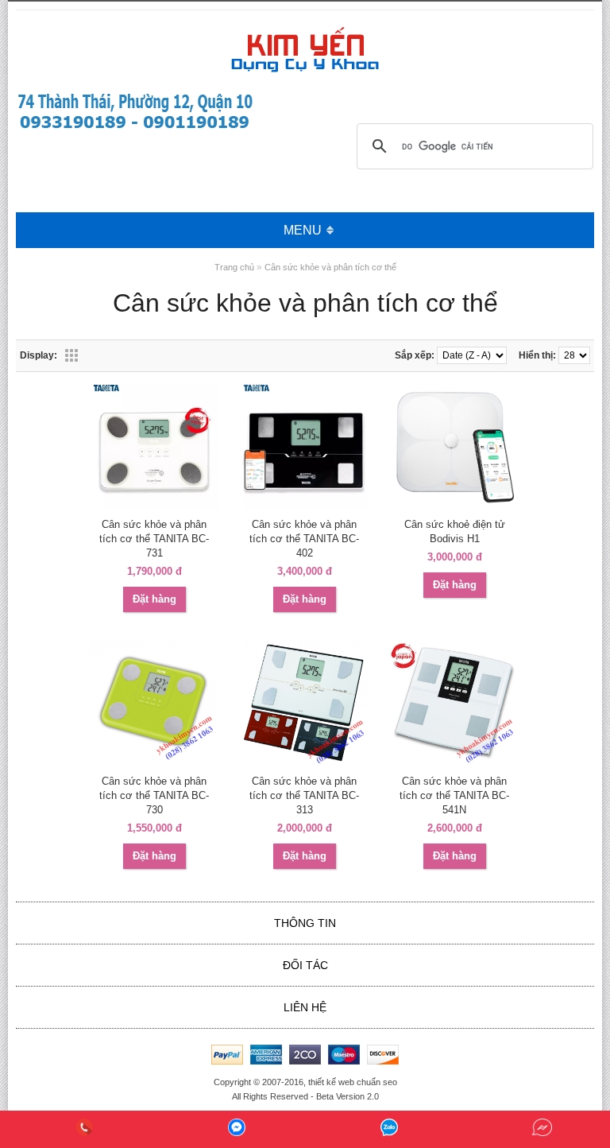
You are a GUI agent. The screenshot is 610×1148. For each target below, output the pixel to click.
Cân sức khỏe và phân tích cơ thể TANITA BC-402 (304, 538)
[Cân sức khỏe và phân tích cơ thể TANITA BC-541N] (454, 763)
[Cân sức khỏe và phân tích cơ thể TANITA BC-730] (154, 763)
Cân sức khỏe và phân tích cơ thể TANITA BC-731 (154, 538)
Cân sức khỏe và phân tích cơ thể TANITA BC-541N (454, 795)
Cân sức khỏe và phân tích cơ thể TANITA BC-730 (154, 795)
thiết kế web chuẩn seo (352, 1082)
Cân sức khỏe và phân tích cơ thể (330, 267)
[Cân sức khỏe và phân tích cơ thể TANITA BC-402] (304, 506)
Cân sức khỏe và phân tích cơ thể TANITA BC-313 (304, 795)
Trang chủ (234, 267)
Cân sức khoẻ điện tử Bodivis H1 (454, 531)
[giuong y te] (135, 128)
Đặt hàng (154, 599)
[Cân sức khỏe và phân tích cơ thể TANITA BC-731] (154, 506)
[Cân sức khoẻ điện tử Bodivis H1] (454, 506)
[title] (84, 1129)
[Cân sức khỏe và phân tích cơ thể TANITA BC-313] (304, 763)
